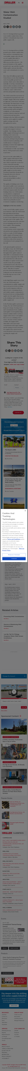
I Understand (14, 558)
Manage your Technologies (14, 554)
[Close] (25, 510)
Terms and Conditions (13, 539)
